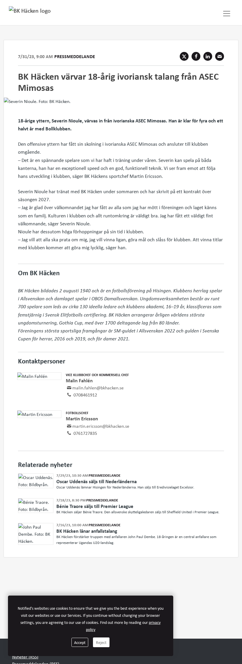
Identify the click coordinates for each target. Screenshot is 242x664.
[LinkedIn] (207, 56)
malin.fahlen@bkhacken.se (98, 387)
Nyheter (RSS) (25, 656)
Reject (101, 642)
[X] (184, 56)
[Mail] (219, 56)
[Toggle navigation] (227, 13)
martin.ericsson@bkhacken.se (100, 426)
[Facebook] (196, 56)
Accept (80, 642)
